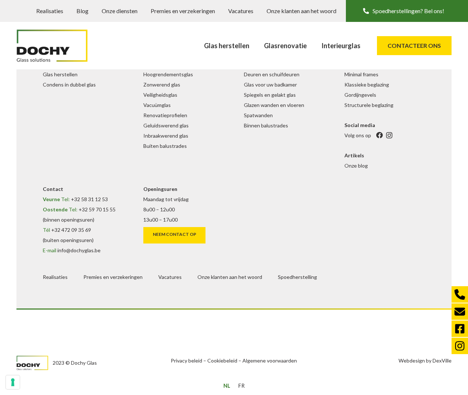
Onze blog (356, 165)
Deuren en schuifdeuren (271, 74)
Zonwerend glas (161, 84)
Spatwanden (258, 115)
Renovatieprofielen (165, 115)
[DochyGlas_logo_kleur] (52, 45)
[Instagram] (389, 135)
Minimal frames (361, 74)
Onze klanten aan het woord (301, 10)
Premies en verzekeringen (183, 10)
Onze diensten (119, 10)
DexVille (442, 360)
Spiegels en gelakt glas (270, 95)
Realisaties (49, 10)
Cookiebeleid (222, 360)
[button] (407, 11)
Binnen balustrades (266, 125)
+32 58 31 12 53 (89, 199)
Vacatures (240, 10)
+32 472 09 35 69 (71, 230)
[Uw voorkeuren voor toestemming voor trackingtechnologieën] (13, 382)
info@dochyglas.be (79, 250)
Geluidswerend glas (166, 125)
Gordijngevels (360, 95)
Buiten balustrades (165, 146)
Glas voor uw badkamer (270, 84)
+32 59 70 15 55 (97, 209)
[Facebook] (379, 135)
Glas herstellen (60, 74)
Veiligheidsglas (160, 95)
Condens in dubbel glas (69, 84)
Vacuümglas (157, 105)
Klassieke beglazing (366, 84)
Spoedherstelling (297, 277)
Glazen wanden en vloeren (274, 105)
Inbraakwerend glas (165, 136)
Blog (82, 10)
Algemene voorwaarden (269, 360)
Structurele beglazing (368, 105)
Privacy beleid (186, 360)
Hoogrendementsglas (168, 74)
